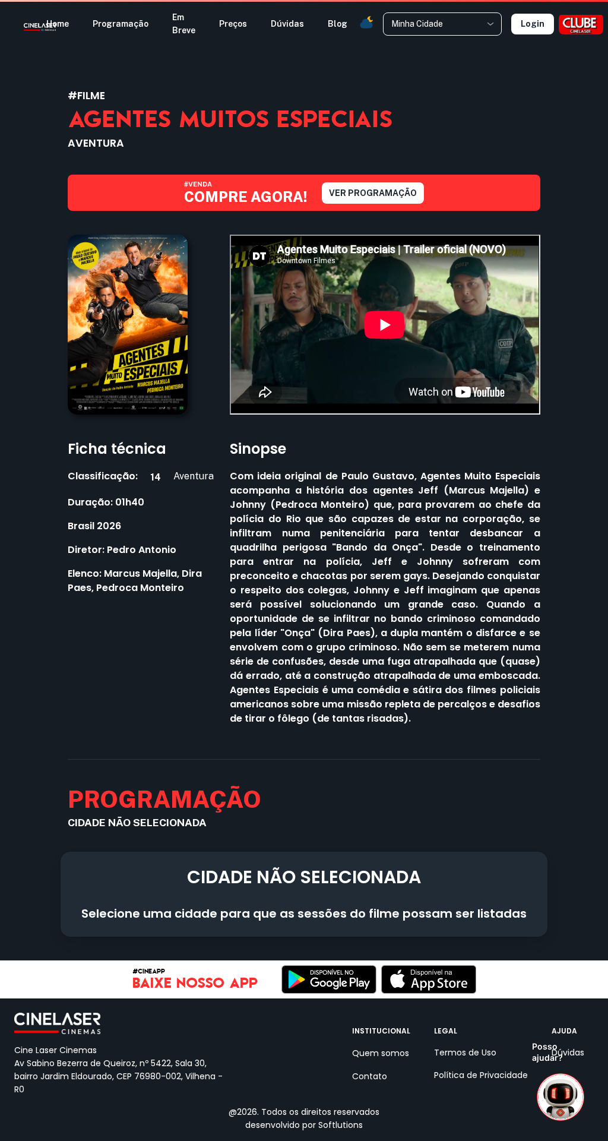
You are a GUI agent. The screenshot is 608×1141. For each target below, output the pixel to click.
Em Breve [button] (183, 23)
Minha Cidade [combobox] (417, 24)
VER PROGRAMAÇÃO (373, 193)
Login (532, 24)
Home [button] (57, 24)
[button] (366, 21)
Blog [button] (337, 24)
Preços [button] (233, 24)
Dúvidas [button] (287, 24)
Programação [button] (120, 24)
